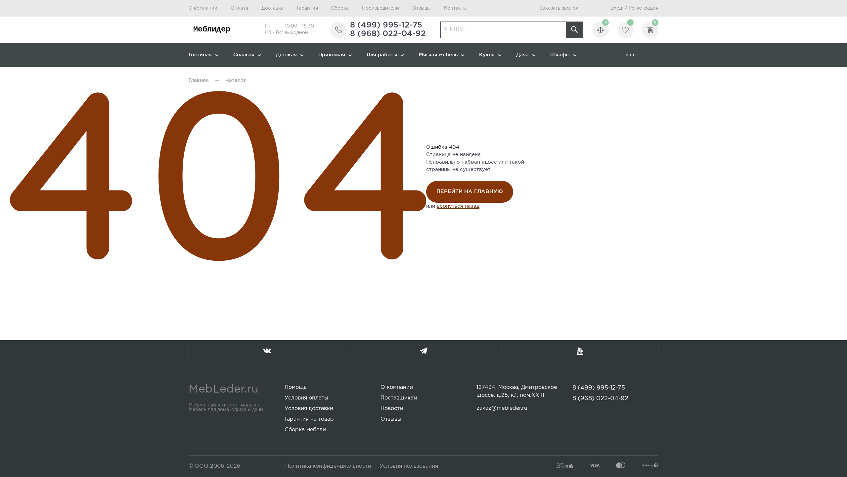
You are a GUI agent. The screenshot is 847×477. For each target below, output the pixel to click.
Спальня (243, 55)
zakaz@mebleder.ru (501, 408)
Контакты (455, 8)
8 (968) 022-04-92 (388, 33)
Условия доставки (309, 408)
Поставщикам (398, 398)
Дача (522, 55)
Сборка (340, 8)
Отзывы (421, 8)
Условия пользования (408, 466)
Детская (286, 55)
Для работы (382, 55)
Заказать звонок (559, 8)
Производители (380, 8)
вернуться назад (458, 206)
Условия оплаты (306, 398)
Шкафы (560, 55)
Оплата (239, 8)
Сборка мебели (305, 429)
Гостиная (200, 55)
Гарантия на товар (309, 419)
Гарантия (307, 8)
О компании (203, 8)
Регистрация (643, 8)
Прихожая (331, 55)
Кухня (487, 55)
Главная (199, 80)
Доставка (272, 8)
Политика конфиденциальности (328, 466)
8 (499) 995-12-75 (386, 25)
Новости (391, 408)
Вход (616, 8)
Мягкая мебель (438, 55)
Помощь (296, 387)
